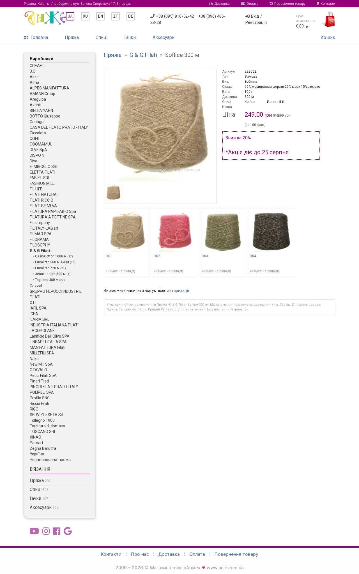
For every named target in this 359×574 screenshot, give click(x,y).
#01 (109, 256)
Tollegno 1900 (42, 420)
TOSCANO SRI (42, 431)
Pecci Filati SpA (43, 375)
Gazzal (36, 285)
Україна (37, 454)
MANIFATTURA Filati (47, 347)
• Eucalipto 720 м (46, 268)
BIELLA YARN (41, 110)
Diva (33, 161)
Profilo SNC (40, 398)
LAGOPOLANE (42, 330)
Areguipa (38, 99)
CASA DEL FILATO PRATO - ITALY (59, 127)
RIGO (34, 409)
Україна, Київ (77, 4)
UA (70, 16)
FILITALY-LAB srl (44, 228)
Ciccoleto (38, 133)
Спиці (101, 37)
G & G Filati (40, 250)
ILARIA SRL (39, 319)
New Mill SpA (41, 364)
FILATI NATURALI (44, 194)
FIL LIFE (36, 189)
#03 (205, 256)
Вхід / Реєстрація (256, 19)
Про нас (140, 554)
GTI (33, 302)
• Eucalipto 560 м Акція (51, 262)
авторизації (178, 290)
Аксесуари (163, 37)
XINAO (35, 437)
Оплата (252, 4)
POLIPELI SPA (42, 392)
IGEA (34, 314)
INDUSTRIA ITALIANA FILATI (54, 325)
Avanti (35, 105)
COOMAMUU (41, 144)
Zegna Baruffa (43, 448)
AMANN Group (42, 93)
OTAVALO (38, 370)
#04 (253, 256)
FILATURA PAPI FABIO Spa (53, 211)
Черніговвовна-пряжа (50, 459)
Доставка (222, 4)
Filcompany (40, 222)
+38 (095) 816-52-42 (175, 16)
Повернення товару (289, 4)
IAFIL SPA (38, 308)
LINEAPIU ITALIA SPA (48, 342)
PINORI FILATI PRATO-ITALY (54, 386)
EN (100, 16)
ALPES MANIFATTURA (49, 88)
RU (85, 16)
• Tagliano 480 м (46, 280)
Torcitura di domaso (47, 426)
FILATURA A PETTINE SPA (53, 217)
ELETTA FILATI (42, 172)
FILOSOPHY (40, 245)
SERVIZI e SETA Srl (46, 414)
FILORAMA (39, 239)
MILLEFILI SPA (42, 353)
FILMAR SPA (41, 234)
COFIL (35, 138)
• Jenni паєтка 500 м (49, 274)
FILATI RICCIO (41, 200)
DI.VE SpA (38, 149)
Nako (34, 358)
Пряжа (72, 37)
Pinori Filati (39, 381)
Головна (39, 37)
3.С (32, 71)
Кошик (328, 37)
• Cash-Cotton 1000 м (50, 256)
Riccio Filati (39, 403)
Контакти (328, 4)
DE (130, 16)
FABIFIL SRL (40, 178)
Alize (34, 77)
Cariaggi (37, 121)
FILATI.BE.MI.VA (43, 206)
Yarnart (36, 443)
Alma (34, 82)
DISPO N (37, 155)
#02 (157, 256)
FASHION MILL (42, 183)
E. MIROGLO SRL (44, 166)
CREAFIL (37, 65)
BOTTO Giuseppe (45, 116)
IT (115, 16)
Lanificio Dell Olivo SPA (50, 336)
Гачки (130, 37)
